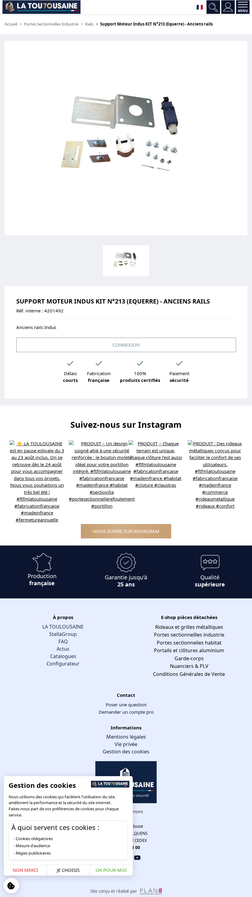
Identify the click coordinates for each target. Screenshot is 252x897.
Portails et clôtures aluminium (189, 650)
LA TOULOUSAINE (63, 626)
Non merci (25, 870)
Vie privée (126, 744)
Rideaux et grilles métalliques (189, 627)
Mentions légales (126, 736)
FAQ (63, 641)
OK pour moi (111, 870)
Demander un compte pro (126, 712)
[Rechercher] (213, 7)
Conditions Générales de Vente (189, 674)
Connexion (126, 345)
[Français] (200, 7)
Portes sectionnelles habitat (189, 642)
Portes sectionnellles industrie (189, 634)
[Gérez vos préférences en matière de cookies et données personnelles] (11, 885)
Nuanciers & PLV (189, 666)
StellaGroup (63, 634)
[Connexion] (228, 7)
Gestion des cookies (126, 751)
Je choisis (68, 870)
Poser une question (126, 704)
